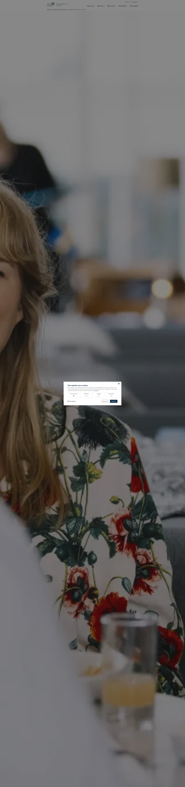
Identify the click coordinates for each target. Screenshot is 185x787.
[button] (72, 401)
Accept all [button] (114, 401)
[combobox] (119, 383)
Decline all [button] (105, 401)
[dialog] (92, 393)
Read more (96, 390)
